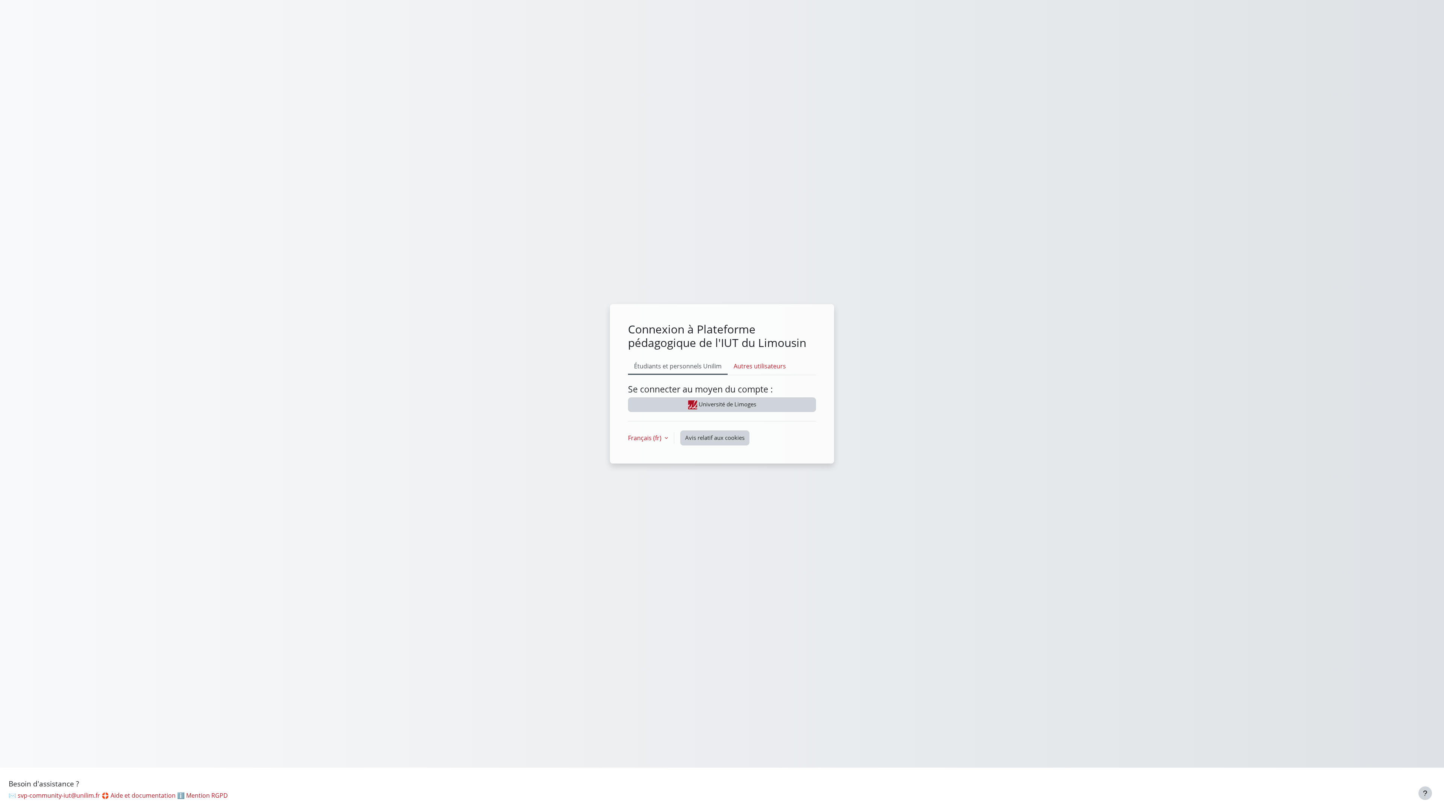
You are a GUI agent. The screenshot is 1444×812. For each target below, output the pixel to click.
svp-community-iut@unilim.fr (59, 795)
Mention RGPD (207, 795)
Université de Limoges (726, 404)
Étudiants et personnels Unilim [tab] (678, 366)
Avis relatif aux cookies (715, 437)
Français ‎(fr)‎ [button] (645, 438)
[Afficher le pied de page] (1425, 793)
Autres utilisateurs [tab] (760, 366)
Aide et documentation (143, 795)
